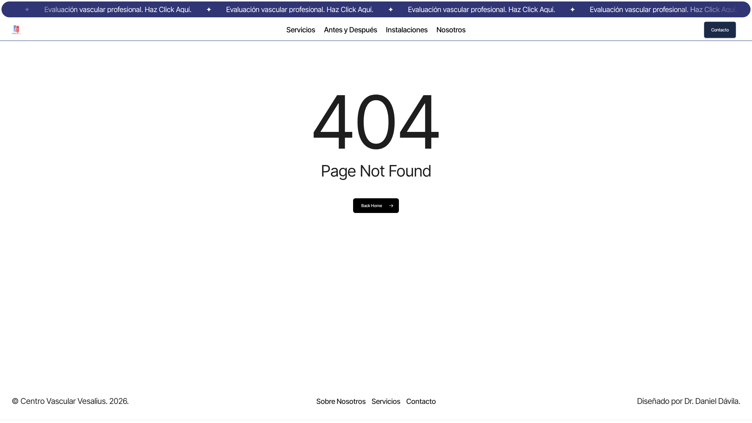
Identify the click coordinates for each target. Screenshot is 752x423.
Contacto (720, 30)
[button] (341, 401)
